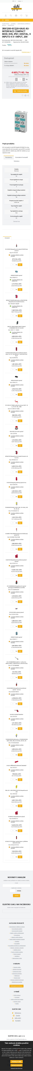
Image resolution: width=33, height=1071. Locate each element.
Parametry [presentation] (8, 157)
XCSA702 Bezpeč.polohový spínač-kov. (16, 482)
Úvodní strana (5, 23)
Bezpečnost (11, 25)
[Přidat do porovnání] (25, 95)
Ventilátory (17, 956)
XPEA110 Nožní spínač (16, 380)
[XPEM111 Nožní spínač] (16, 633)
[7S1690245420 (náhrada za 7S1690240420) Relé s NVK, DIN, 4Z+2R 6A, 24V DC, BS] (16, 735)
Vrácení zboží (17, 977)
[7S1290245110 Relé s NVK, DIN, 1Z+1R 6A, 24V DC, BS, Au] (16, 503)
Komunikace (17, 935)
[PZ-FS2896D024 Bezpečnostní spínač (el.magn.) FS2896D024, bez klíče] (16, 582)
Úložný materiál (17, 954)
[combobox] (14, 1)
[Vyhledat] (11, 15)
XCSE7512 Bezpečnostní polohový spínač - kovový (16, 560)
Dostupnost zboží (17, 971)
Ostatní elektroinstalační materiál (17, 939)
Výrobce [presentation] (16, 161)
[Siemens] (9, 45)
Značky (18, 1015)
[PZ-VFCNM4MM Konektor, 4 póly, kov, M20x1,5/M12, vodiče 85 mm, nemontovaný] (16, 658)
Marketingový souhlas (17, 982)
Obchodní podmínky (17, 973)
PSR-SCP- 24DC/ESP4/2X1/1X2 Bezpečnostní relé (16, 791)
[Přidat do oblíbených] (22, 95)
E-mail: (16, 883)
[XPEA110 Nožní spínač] (16, 376)
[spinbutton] (20, 79)
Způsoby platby (17, 967)
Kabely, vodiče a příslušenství (17, 933)
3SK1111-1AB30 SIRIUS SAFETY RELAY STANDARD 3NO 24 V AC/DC (16, 327)
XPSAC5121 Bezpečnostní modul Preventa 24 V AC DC (16, 457)
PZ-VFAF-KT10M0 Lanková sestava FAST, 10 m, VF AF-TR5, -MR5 (16, 406)
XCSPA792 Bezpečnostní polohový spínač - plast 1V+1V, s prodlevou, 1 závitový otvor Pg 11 (16, 354)
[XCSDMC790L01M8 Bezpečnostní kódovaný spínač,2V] (16, 529)
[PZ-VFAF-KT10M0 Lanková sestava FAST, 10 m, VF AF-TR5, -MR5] (16, 401)
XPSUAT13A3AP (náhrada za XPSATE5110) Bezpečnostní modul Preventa (16, 301)
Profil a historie (17, 995)
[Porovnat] (16, 15)
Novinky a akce (17, 1001)
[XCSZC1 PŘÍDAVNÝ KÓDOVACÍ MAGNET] (16, 761)
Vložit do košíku (22, 91)
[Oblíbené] (21, 15)
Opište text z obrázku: (16, 888)
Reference (18, 1013)
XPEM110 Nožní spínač (16, 275)
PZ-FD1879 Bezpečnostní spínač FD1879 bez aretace (16, 250)
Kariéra (17, 1003)
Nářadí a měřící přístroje (17, 937)
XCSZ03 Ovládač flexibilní (16, 714)
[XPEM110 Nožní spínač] (16, 271)
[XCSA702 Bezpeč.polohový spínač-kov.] (16, 478)
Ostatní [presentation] (7, 238)
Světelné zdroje (17, 950)
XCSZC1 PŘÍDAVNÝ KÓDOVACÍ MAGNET (17, 765)
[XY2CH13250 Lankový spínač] (16, 608)
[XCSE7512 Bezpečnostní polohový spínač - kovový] (16, 556)
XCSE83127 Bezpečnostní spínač (16, 816)
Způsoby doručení (17, 969)
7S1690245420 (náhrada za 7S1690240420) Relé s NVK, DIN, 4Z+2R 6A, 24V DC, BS (16, 740)
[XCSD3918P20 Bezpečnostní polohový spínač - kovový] (16, 684)
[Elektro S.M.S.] (16, 7)
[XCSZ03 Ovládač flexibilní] (16, 710)
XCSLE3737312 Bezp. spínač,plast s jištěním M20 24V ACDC (16, 842)
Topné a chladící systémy (17, 952)
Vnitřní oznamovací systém (17, 999)
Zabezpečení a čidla (17, 958)
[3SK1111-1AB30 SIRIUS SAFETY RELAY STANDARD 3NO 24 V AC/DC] (16, 322)
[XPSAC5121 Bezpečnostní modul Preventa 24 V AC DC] (16, 452)
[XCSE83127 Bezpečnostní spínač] (16, 812)
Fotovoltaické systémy (17, 928)
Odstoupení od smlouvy (16, 986)
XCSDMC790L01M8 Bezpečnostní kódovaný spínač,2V (16, 534)
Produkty (13, 23)
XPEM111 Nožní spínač (16, 637)
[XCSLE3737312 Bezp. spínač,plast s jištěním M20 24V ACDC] (16, 837)
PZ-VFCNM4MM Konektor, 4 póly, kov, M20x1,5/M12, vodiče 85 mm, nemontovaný (16, 662)
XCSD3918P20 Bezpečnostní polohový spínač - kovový (16, 689)
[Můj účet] (6, 15)
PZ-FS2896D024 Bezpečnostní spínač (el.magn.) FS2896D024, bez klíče (16, 587)
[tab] (9, 157)
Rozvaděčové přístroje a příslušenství (17, 945)
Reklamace (17, 975)
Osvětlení (17, 941)
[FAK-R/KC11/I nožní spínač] (16, 427)
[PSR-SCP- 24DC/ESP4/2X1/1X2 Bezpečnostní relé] (16, 786)
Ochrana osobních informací (17, 980)
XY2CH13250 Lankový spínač (16, 612)
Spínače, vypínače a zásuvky (17, 947)
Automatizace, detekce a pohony (17, 926)
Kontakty (18, 1020)
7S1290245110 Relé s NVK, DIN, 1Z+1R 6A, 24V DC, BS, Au (16, 508)
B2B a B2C (18, 1018)
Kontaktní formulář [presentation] (21, 157)
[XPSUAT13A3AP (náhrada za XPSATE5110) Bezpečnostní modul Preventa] (16, 296)
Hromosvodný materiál (17, 931)
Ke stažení (17, 997)
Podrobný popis (26, 52)
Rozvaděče (17, 943)
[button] (23, 79)
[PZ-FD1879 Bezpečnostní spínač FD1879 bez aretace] (16, 245)
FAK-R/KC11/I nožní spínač (16, 431)
